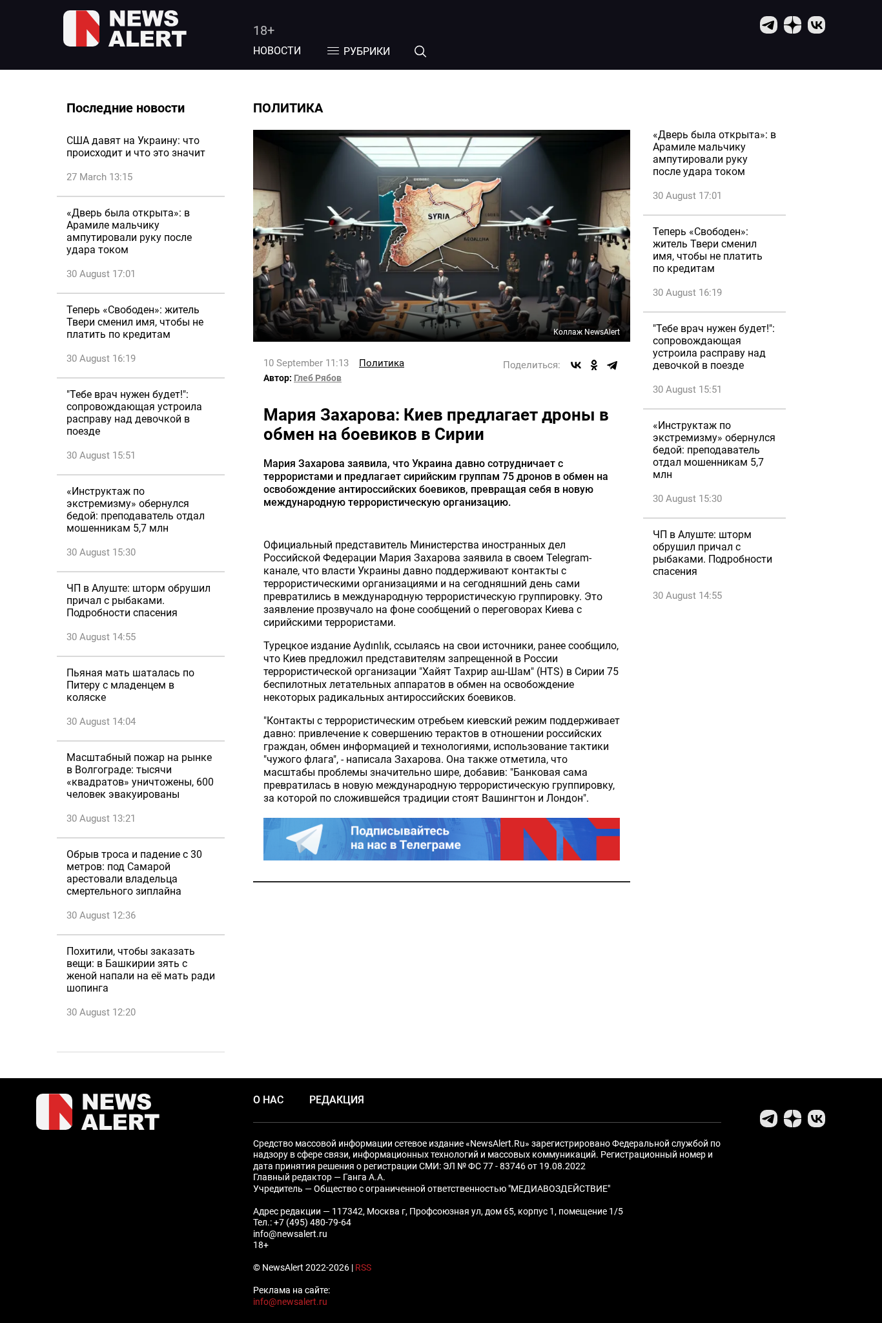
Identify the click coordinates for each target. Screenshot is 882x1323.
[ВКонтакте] (576, 365)
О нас (268, 1100)
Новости (277, 51)
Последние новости (126, 108)
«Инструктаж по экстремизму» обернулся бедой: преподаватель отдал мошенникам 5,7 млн (136, 509)
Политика (381, 363)
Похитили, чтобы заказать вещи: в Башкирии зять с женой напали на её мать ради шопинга (141, 969)
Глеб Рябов (318, 378)
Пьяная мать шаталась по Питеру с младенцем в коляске (130, 685)
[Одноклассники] (594, 365)
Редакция (336, 1100)
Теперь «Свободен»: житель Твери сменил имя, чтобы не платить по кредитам (135, 322)
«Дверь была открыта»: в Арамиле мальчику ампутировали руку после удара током (129, 231)
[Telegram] (612, 365)
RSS (363, 1267)
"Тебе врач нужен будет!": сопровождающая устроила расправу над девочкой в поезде (134, 412)
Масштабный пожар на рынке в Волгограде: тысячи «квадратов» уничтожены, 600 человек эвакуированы (140, 775)
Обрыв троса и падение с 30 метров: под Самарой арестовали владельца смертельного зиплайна (134, 872)
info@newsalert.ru (290, 1302)
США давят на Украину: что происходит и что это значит (136, 146)
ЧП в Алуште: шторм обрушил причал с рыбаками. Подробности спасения (138, 600)
